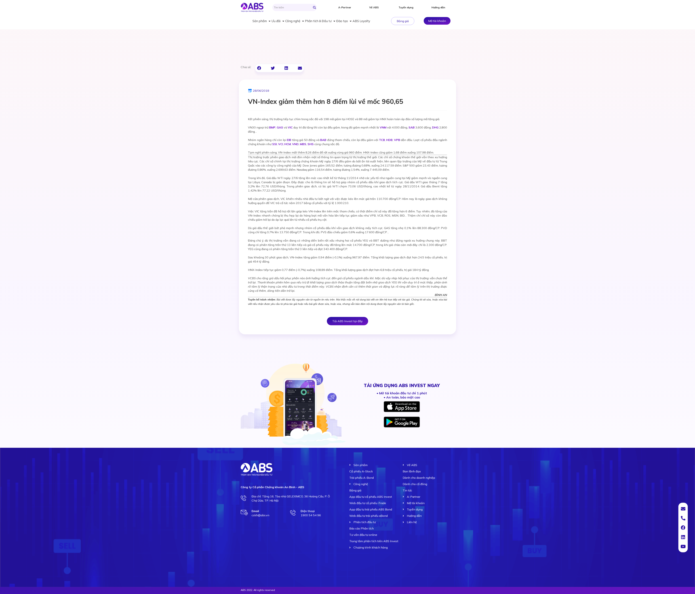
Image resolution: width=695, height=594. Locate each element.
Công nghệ (292, 21)
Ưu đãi (276, 21)
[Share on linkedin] (286, 68)
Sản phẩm (259, 21)
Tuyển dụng (406, 7)
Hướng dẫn (438, 7)
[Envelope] (683, 508)
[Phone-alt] (683, 518)
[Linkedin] (683, 537)
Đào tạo (342, 21)
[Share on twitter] (273, 68)
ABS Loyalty (361, 21)
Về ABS (374, 7)
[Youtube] (683, 546)
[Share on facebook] (259, 68)
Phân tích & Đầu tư (318, 21)
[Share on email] (300, 68)
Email (255, 511)
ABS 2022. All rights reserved (258, 590)
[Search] (314, 7)
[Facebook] (683, 527)
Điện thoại (308, 511)
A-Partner (344, 7)
